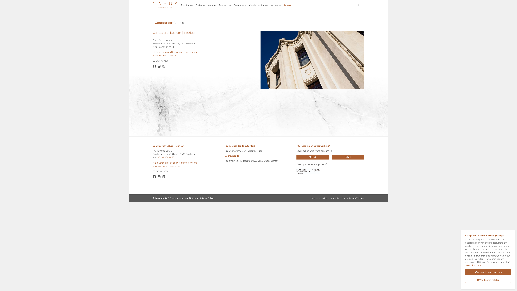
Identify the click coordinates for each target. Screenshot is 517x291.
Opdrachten (225, 5)
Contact (289, 5)
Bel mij (348, 157)
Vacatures (276, 5)
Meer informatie (473, 265)
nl (358, 5)
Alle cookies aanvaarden (489, 272)
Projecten (201, 5)
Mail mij (312, 157)
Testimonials (240, 5)
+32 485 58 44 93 (166, 157)
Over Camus (187, 5)
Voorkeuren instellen (489, 280)
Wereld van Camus (258, 5)
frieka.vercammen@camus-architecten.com (175, 52)
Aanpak (212, 5)
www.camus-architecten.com (167, 55)
